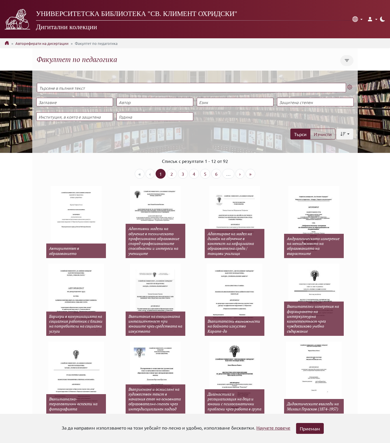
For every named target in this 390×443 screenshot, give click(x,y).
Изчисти (323, 134)
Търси (300, 134)
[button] (357, 19)
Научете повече (273, 427)
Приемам (310, 428)
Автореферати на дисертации (42, 43)
